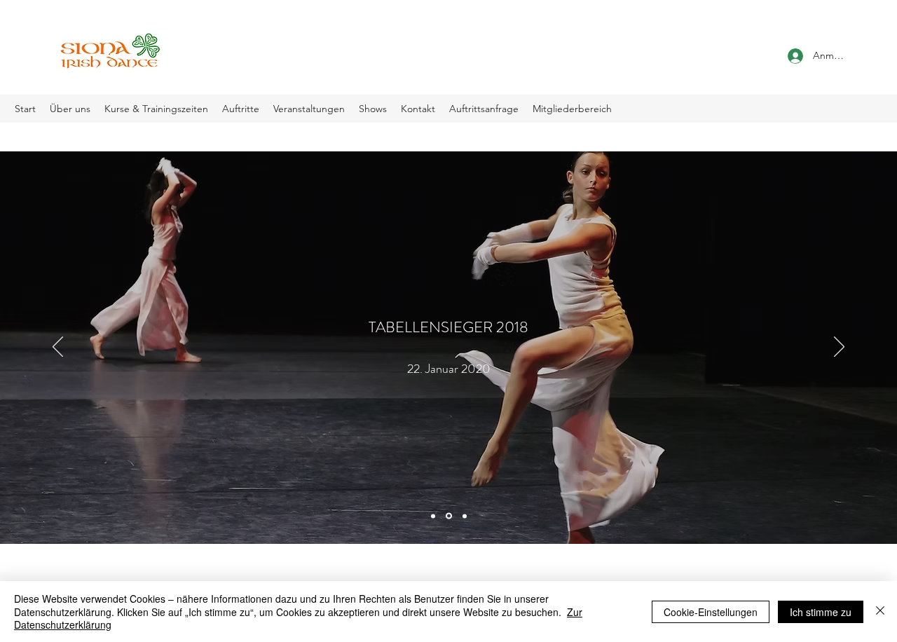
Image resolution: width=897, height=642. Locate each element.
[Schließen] (880, 611)
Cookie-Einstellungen (711, 612)
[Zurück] (58, 347)
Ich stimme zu (820, 612)
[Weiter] (839, 347)
